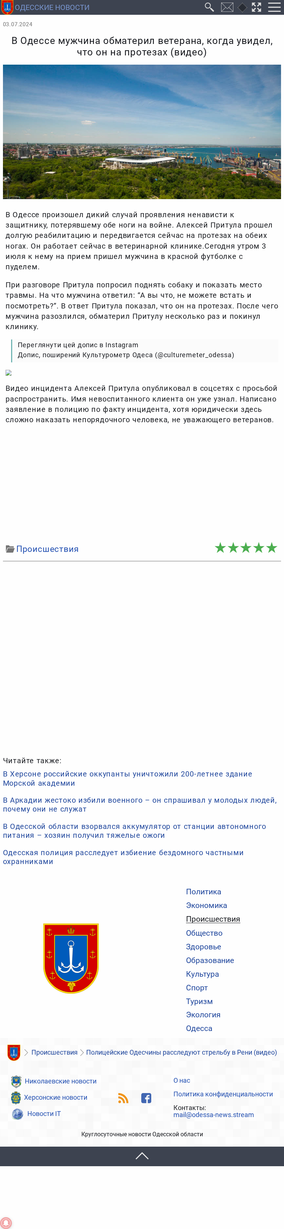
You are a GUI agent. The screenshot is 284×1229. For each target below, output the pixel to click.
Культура (202, 974)
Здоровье (203, 946)
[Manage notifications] (6, 1223)
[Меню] (274, 7)
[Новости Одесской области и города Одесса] (71, 959)
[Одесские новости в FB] (146, 1098)
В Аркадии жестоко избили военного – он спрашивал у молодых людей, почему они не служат (140, 804)
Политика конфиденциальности (223, 1094)
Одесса (199, 1028)
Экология (203, 1014)
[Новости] (14, 1053)
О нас (181, 1081)
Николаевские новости (61, 1081)
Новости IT (44, 1113)
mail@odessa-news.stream (213, 1115)
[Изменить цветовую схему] (242, 8)
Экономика (206, 905)
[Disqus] (142, 657)
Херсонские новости (55, 1097)
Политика (203, 891)
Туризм (199, 1001)
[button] (142, 1156)
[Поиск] (210, 7)
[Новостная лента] (123, 1098)
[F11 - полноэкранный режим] (257, 7)
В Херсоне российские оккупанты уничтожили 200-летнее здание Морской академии (128, 778)
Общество (204, 933)
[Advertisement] (142, 484)
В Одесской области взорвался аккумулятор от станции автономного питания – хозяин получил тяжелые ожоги (134, 831)
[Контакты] (227, 7)
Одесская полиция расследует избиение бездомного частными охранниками (123, 857)
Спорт (197, 987)
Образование (210, 960)
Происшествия (213, 919)
